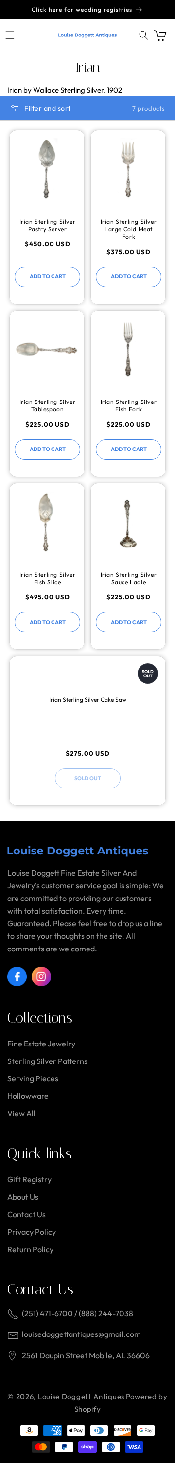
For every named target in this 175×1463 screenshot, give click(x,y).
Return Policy (30, 1249)
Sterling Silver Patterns (47, 1061)
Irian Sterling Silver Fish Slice (47, 578)
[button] (9, 35)
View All (21, 1113)
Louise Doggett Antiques (81, 1396)
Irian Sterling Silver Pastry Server (47, 225)
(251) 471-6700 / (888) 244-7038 (77, 1313)
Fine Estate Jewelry (41, 1043)
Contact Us (26, 1214)
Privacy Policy (31, 1232)
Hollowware (28, 1096)
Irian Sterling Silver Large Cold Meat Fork (129, 229)
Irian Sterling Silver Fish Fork (129, 405)
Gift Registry (29, 1179)
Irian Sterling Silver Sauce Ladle (129, 578)
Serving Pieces (32, 1078)
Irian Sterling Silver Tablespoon (47, 405)
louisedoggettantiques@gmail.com (81, 1334)
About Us (22, 1197)
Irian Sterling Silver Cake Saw (87, 699)
